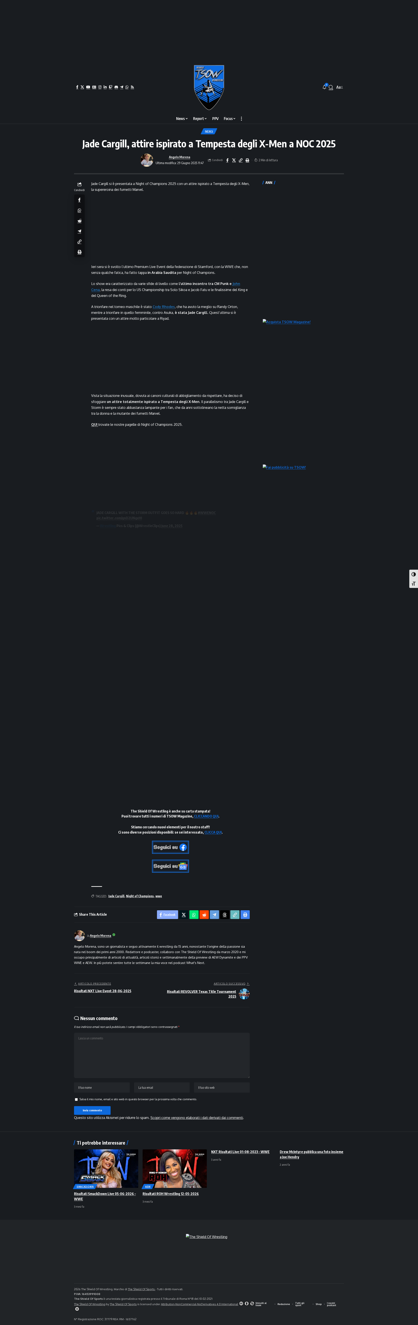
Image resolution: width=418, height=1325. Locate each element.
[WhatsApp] (127, 87)
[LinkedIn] (105, 87)
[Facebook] (77, 87)
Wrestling (108, 526)
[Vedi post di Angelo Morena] (146, 160)
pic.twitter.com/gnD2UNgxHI (119, 518)
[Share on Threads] (224, 914)
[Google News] (94, 87)
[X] (82, 87)
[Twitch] (110, 87)
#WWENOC (207, 513)
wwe (158, 896)
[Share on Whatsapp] (79, 210)
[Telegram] (121, 87)
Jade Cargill (116, 896)
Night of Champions (140, 896)
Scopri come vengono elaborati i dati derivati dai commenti (196, 1117)
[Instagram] (100, 87)
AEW (148, 1186)
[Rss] (132, 87)
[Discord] (116, 87)
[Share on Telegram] (79, 231)
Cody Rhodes (164, 307)
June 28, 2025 (171, 526)
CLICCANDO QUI (206, 816)
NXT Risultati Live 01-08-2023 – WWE (240, 1152)
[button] (331, 87)
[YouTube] (88, 87)
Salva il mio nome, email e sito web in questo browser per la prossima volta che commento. (138, 1099)
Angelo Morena (179, 157)
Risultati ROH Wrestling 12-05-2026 (171, 1194)
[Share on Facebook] (227, 160)
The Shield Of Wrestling (89, 1304)
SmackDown (85, 1186)
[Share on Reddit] (79, 220)
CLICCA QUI (213, 832)
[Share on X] (234, 160)
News (209, 131)
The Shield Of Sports (141, 1289)
